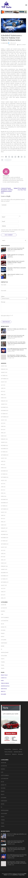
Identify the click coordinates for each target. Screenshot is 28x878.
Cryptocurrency (5, 617)
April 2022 (3, 493)
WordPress (15, 874)
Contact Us (3, 677)
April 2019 (3, 598)
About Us (3, 691)
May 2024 (3, 429)
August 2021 (4, 512)
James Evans (5, 43)
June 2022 (3, 486)
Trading (3, 662)
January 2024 (4, 442)
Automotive (4, 607)
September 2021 (4, 509)
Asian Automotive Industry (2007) (15, 274)
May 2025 (3, 391)
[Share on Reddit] (21, 157)
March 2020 (3, 563)
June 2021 (3, 515)
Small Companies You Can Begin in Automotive (15, 255)
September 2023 (4, 455)
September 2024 (4, 416)
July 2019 (3, 588)
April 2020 (3, 559)
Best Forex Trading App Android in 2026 (17, 329)
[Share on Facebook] (6, 157)
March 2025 (3, 397)
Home (2, 680)
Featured (3, 630)
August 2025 (4, 381)
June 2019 (3, 591)
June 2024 (3, 426)
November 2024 (4, 410)
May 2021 (3, 518)
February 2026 (4, 369)
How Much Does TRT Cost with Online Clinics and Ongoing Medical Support (16, 342)
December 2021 (4, 499)
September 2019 (4, 582)
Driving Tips (3, 627)
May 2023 (3, 464)
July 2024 (3, 423)
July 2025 (3, 385)
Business (3, 611)
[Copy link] (8, 160)
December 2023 (4, 445)
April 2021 (3, 521)
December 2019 (4, 572)
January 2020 (4, 569)
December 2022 (4, 470)
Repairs (2, 646)
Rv (1, 649)
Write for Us (4, 688)
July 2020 (3, 550)
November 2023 (4, 448)
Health (2, 636)
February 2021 (4, 528)
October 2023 (4, 451)
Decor (2, 623)
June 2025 (3, 388)
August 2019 (4, 585)
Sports (2, 658)
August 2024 (4, 420)
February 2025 (4, 400)
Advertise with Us (5, 686)
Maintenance (13, 44)
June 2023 (3, 461)
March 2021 (3, 524)
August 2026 (4, 366)
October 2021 (4, 505)
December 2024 (4, 407)
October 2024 (4, 413)
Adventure (3, 604)
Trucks (2, 668)
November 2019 (4, 575)
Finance (2, 633)
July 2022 (3, 483)
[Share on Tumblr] (25, 157)
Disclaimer (3, 694)
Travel (2, 665)
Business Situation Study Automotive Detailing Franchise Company (15, 262)
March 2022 (3, 496)
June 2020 (3, 553)
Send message (6, 321)
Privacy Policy (4, 675)
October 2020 (4, 540)
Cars (2, 614)
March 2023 (3, 467)
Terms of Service (5, 683)
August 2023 (4, 458)
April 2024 (3, 432)
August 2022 (4, 480)
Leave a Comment (22, 44)
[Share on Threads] (2, 160)
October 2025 (4, 375)
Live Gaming (3, 639)
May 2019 (3, 594)
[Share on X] (9, 157)
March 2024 (3, 435)
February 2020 (4, 566)
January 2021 (4, 531)
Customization (4, 620)
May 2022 (3, 489)
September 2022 (4, 477)
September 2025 (4, 378)
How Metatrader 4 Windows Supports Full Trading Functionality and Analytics (16, 355)
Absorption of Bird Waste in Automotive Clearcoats (16, 268)
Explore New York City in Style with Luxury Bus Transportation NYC (15, 248)
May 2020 (3, 556)
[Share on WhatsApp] (15, 157)
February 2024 (4, 439)
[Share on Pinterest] (18, 157)
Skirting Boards (4, 652)
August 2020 (4, 547)
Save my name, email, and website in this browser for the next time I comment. (13, 230)
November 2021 (4, 502)
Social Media (4, 655)
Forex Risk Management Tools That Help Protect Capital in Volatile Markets (17, 349)
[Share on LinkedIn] (12, 157)
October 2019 (4, 578)
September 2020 (4, 544)
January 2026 (4, 372)
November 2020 (4, 537)
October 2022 (4, 474)
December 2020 (4, 534)
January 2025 (4, 404)
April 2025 (3, 394)
